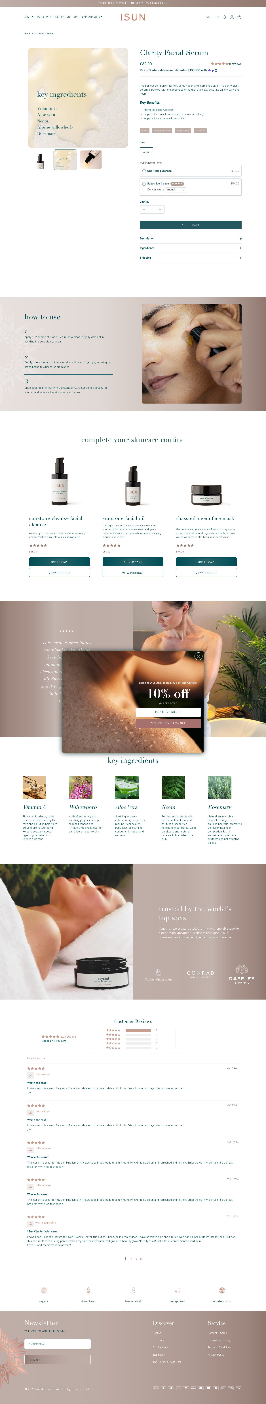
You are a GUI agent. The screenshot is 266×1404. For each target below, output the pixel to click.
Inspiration (62, 17)
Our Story (44, 17)
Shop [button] (27, 17)
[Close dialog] (198, 656)
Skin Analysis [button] (91, 17)
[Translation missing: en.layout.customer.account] (232, 17)
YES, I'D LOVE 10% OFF (168, 723)
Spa (76, 17)
